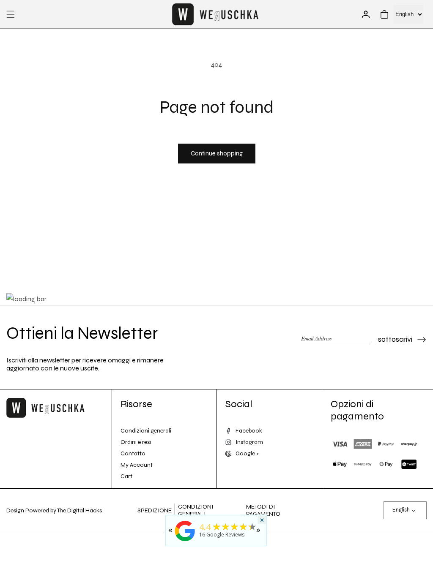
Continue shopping (217, 153)
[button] (10, 14)
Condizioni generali (146, 430)
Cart (126, 476)
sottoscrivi (395, 339)
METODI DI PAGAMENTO (263, 510)
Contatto (133, 453)
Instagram (249, 442)
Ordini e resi (136, 442)
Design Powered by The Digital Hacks (54, 510)
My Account (137, 464)
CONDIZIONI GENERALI (195, 510)
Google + (247, 453)
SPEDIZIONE (154, 510)
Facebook (249, 430)
